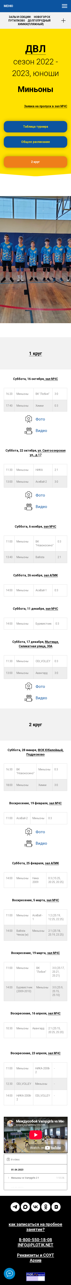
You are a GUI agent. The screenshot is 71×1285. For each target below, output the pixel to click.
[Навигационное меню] (64, 6)
